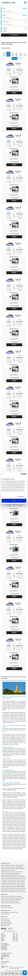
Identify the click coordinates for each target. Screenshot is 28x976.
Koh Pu (18, 883)
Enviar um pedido (5, 918)
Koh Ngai (9, 883)
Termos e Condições (5, 901)
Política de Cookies (5, 902)
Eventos (7, 897)
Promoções (3, 897)
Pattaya (24, 888)
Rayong (22, 889)
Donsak (2, 873)
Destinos (5, 896)
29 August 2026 (12, 54)
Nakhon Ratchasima (20, 886)
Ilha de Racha (16, 876)
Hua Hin (21, 875)
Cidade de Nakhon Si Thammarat (7, 871)
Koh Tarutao (3, 885)
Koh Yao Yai (14, 885)
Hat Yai (17, 875)
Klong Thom (19, 878)
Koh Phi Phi (14, 883)
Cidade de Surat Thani (19, 871)
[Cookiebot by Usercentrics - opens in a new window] (20, 474)
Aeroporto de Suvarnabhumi (17, 866)
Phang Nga (3, 889)
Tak (19, 891)
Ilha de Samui (22, 876)
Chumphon (12, 870)
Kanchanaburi (8, 878)
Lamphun (3, 886)
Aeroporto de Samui (20, 865)
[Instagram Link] (8, 956)
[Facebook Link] (2, 956)
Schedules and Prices (12, 896)
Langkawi (7, 886)
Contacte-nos (18, 902)
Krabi (18, 885)
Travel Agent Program (5, 913)
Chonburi (8, 870)
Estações (19, 896)
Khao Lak (14, 878)
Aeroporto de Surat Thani (6, 866)
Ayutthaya (7, 868)
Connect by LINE (6, 925)
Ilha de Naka (3, 876)
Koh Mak (18, 881)
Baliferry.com (10, 907)
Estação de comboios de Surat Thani (19, 73)
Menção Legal (18, 899)
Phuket (9, 70)
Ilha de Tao (3, 878)
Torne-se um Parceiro (14, 912)
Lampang (22, 885)
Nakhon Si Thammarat (5, 888)
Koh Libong (9, 881)
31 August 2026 (20, 54)
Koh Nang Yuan (4, 883)
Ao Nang (2, 868)
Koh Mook (23, 881)
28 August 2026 (8, 54)
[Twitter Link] (5, 956)
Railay (19, 889)
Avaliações (22, 897)
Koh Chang (3, 880)
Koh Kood (12, 880)
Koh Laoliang (3, 881)
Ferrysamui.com (4, 907)
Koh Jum (8, 880)
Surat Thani (19, 70)
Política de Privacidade (14, 901)
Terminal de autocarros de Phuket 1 (8, 73)
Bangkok (11, 868)
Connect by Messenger (7, 922)
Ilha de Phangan (10, 876)
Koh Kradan (17, 880)
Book (14, 93)
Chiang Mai (3, 870)
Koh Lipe (14, 881)
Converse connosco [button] (6, 920)
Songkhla (11, 891)
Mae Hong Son (13, 886)
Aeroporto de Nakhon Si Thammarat (8, 865)
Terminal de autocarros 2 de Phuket (9, 505)
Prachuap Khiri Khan (13, 889)
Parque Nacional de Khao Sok (16, 888)
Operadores (16, 897)
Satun (2, 891)
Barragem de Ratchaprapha (19, 868)
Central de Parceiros (5, 912)
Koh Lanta (22, 880)
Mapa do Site (12, 902)
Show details (21, 496)
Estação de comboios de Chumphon (12, 873)
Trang (22, 891)
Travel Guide (12, 899)
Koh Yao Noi (8, 885)
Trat (24, 891)
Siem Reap (6, 891)
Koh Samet (23, 883)
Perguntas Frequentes (5, 899)
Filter (16, 58)
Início (2, 896)
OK (14, 500)
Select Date (4, 55)
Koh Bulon (24, 878)
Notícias (11, 897)
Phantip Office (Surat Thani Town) (19, 108)
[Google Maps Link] (2, 958)
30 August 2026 (16, 54)
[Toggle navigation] (26, 2)
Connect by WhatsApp (6, 923)
